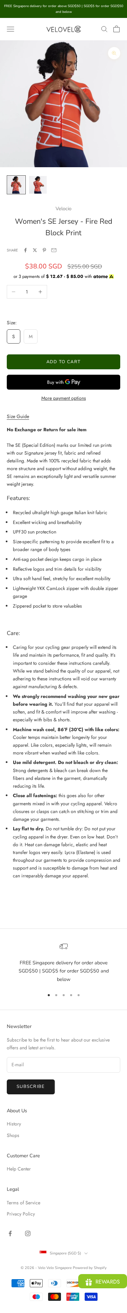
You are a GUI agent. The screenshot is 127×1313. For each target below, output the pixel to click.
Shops (13, 1135)
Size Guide (18, 416)
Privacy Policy (21, 1213)
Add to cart (63, 362)
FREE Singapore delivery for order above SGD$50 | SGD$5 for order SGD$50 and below (64, 971)
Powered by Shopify (90, 1267)
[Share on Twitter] (35, 250)
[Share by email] (54, 250)
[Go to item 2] (37, 184)
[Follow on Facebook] (10, 1233)
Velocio (63, 208)
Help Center (19, 1168)
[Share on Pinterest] (44, 250)
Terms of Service (23, 1202)
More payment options (63, 398)
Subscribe (31, 1087)
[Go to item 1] (16, 184)
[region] (63, 962)
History (14, 1123)
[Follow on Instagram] (27, 1233)
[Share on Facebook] (25, 250)
